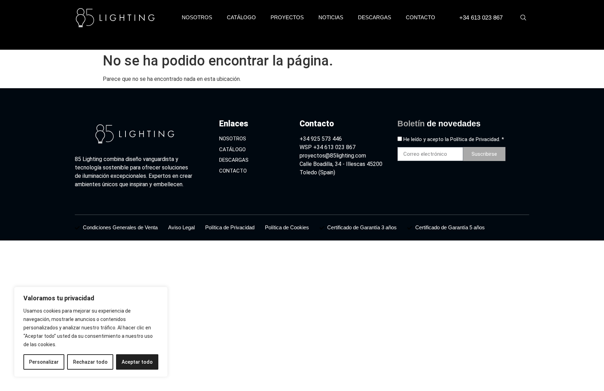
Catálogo (241, 17)
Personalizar (44, 362)
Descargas (374, 17)
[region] (91, 332)
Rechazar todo (90, 362)
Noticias (330, 17)
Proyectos (287, 17)
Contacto (420, 17)
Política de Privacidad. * (477, 139)
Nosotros (197, 17)
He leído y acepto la (453, 139)
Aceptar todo (137, 362)
